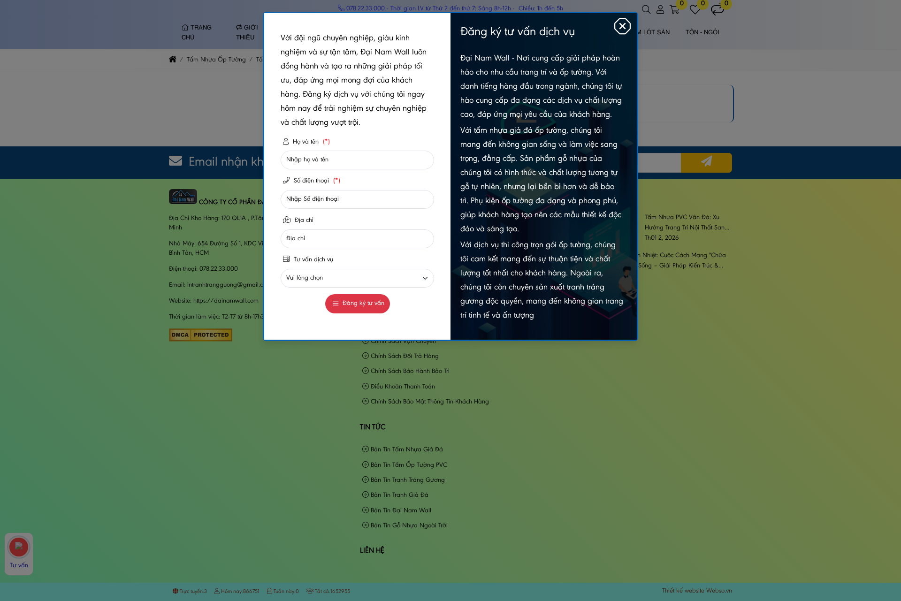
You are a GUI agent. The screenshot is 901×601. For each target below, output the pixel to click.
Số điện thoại (316, 181)
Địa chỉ (303, 220)
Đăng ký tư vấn (362, 303)
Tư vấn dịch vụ (312, 260)
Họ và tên (310, 142)
